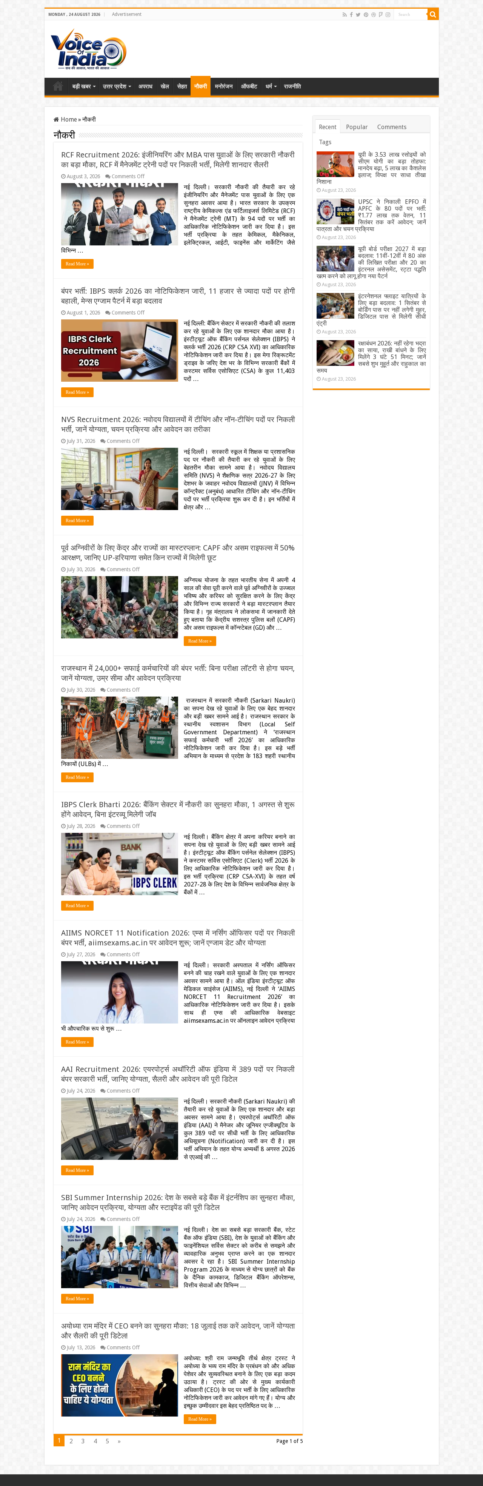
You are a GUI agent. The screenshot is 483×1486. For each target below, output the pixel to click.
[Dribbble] (374, 14)
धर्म (269, 86)
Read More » (77, 264)
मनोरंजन (224, 86)
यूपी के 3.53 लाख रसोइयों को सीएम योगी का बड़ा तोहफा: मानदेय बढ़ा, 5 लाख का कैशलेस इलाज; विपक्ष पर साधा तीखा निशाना (371, 168)
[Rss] (345, 14)
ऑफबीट (249, 86)
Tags (325, 142)
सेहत (182, 86)
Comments (391, 127)
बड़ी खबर (81, 86)
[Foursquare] (380, 14)
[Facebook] (351, 14)
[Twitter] (358, 14)
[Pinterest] (366, 14)
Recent (328, 127)
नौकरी (200, 86)
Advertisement (127, 14)
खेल (165, 86)
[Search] (433, 14)
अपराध (145, 86)
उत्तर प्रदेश (114, 86)
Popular (357, 127)
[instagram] (388, 14)
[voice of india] (88, 48)
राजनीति (292, 86)
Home (58, 86)
